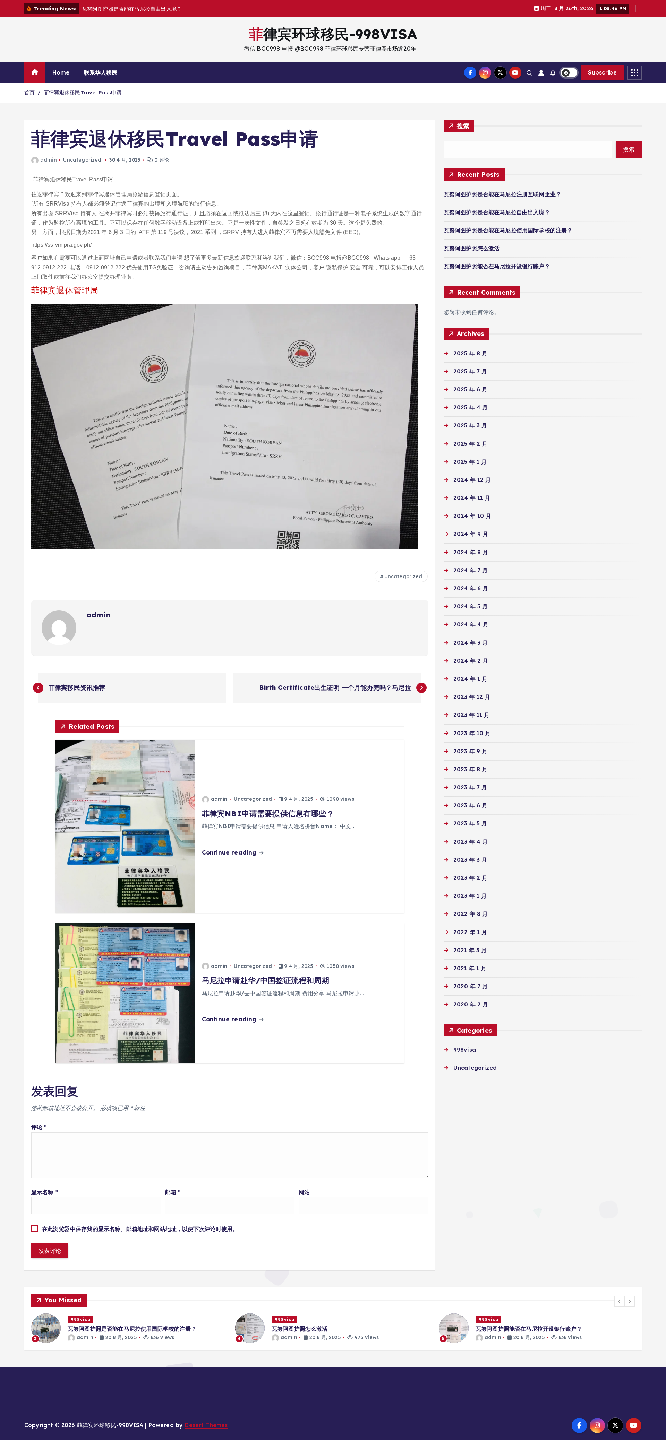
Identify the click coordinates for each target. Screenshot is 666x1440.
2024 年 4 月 (471, 624)
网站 (304, 1192)
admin (48, 160)
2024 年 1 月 (470, 678)
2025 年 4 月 (470, 407)
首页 (29, 92)
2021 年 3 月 (470, 950)
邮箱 (173, 1192)
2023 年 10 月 (472, 733)
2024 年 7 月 (470, 570)
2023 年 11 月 (471, 714)
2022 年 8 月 (470, 913)
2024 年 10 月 (472, 515)
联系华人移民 (101, 72)
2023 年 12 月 (471, 696)
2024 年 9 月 (470, 533)
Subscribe (602, 72)
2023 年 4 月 (470, 841)
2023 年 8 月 (470, 769)
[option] (129, 1328)
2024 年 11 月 (471, 497)
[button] (619, 1301)
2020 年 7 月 (470, 986)
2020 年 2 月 (470, 1004)
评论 (39, 1127)
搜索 (463, 126)
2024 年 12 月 (472, 479)
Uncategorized (82, 160)
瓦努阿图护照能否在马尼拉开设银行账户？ (497, 266)
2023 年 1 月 (470, 895)
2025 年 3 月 (470, 425)
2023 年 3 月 (470, 859)
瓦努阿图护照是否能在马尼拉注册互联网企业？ (502, 194)
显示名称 (44, 1192)
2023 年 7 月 (470, 787)
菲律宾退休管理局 (64, 290)
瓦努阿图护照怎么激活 (472, 248)
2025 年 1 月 (470, 461)
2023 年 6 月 (470, 805)
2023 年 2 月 (470, 877)
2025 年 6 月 (470, 389)
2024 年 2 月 (470, 660)
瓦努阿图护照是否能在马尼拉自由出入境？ (497, 212)
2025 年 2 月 (470, 443)
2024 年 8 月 (470, 552)
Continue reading (230, 852)
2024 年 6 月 (470, 588)
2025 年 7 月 (470, 371)
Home (61, 72)
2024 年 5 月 (470, 606)
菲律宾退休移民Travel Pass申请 (83, 92)
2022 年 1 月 (470, 932)
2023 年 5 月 (470, 823)
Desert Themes (206, 1425)
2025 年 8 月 (470, 353)
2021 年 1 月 (470, 968)
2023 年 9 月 (470, 751)
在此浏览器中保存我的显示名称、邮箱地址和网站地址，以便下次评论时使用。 (140, 1228)
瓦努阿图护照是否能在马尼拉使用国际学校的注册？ (508, 230)
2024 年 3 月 (470, 642)
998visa (464, 1049)
